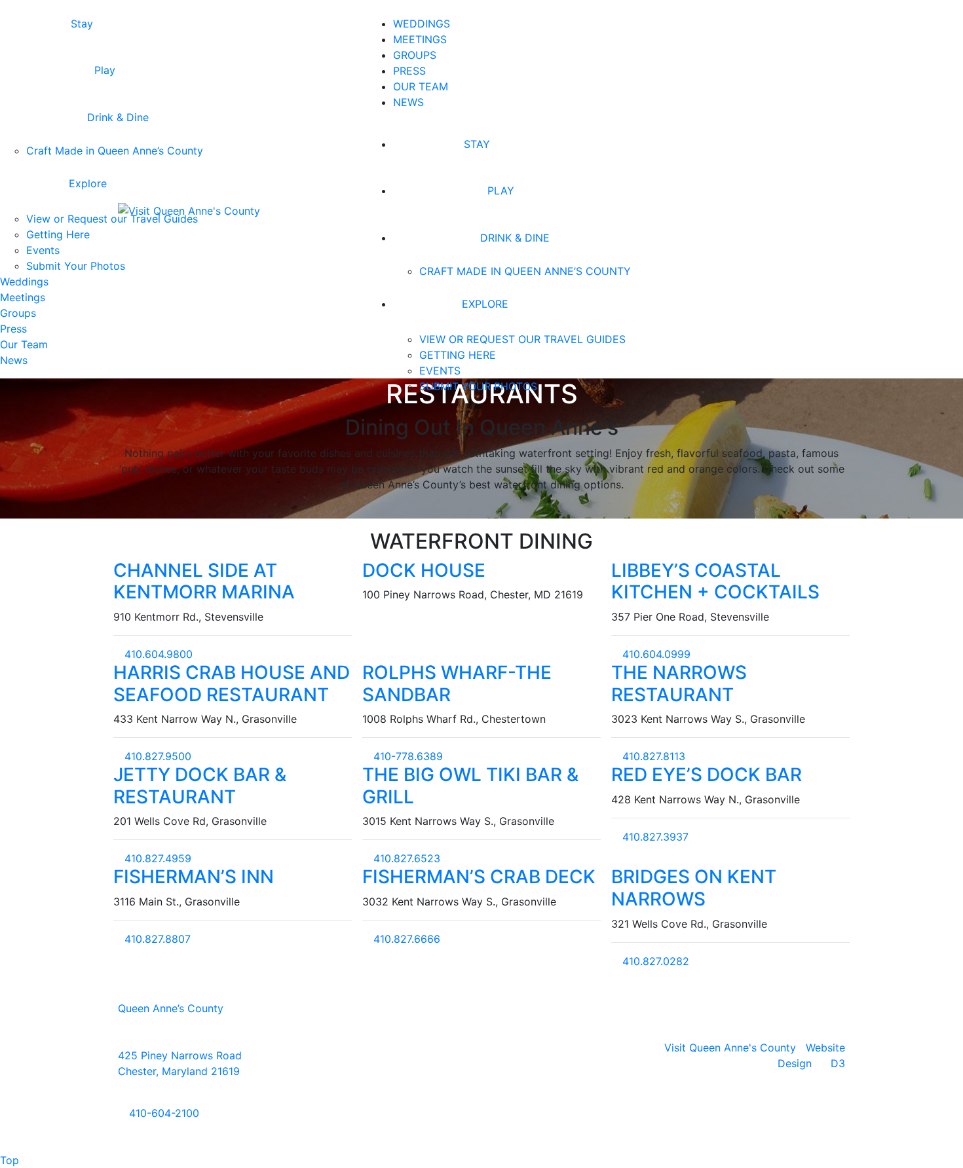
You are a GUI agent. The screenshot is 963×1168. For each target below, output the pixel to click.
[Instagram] (481, 1060)
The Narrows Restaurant (679, 683)
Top (9, 1160)
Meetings (420, 39)
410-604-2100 (162, 1113)
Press (409, 70)
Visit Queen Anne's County (730, 1047)
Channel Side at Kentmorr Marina (204, 581)
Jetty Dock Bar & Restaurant (199, 785)
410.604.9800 (157, 654)
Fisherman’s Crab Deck (478, 877)
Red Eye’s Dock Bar (706, 774)
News (408, 102)
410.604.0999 (654, 654)
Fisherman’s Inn (193, 877)
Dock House (423, 570)
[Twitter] (498, 1060)
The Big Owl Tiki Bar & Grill (470, 785)
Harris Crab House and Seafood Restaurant (231, 683)
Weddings (421, 23)
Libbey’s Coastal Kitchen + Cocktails (715, 581)
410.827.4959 (156, 858)
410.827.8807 (156, 938)
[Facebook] (465, 1060)
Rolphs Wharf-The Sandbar (457, 683)
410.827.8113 (652, 756)
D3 (838, 1063)
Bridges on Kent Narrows (693, 888)
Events (440, 370)
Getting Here (457, 354)
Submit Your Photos (478, 386)
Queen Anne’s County (170, 1008)
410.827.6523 (405, 858)
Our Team (420, 86)
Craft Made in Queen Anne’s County (525, 271)
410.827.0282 (654, 961)
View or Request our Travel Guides (522, 339)
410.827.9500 (156, 756)
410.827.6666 (405, 938)
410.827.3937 (654, 836)
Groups (414, 55)
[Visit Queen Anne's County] (189, 209)
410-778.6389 (406, 756)
